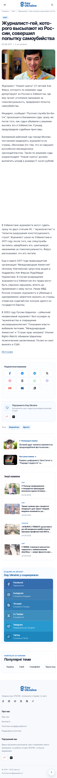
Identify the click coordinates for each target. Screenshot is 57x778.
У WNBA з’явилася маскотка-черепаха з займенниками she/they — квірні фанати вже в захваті (36, 551)
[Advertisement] (28, 194)
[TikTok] (34, 702)
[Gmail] (10, 388)
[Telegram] (34, 373)
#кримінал (14, 427)
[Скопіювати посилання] (34, 388)
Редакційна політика (11, 731)
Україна (24, 523)
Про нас (5, 717)
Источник (7, 351)
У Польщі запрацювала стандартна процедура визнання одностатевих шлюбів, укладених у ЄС (33, 490)
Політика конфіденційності (14, 726)
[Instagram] (10, 381)
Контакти (6, 721)
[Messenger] (22, 373)
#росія (26, 427)
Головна (5, 11)
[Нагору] (51, 772)
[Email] (22, 388)
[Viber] (47, 381)
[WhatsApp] (34, 381)
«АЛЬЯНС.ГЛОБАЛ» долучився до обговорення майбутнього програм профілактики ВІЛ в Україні (36, 530)
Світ (13, 11)
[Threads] (22, 381)
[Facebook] (10, 373)
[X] (47, 373)
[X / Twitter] (22, 702)
